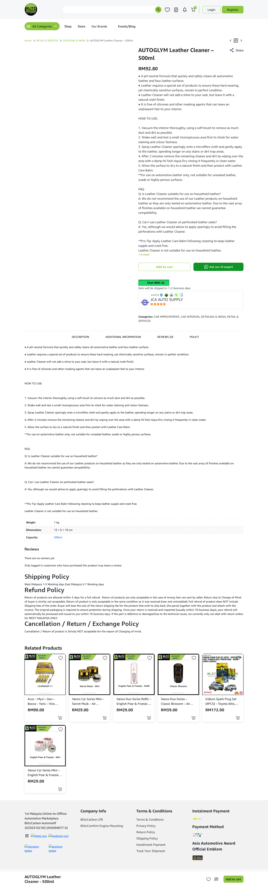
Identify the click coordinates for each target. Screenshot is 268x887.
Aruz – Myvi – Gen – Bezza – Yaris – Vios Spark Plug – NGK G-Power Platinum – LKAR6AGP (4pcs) (42, 701)
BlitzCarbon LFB (91, 819)
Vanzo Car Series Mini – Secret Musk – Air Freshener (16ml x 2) (88, 701)
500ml (58, 537)
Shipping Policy (147, 838)
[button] (236, 50)
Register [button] (232, 10)
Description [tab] (80, 337)
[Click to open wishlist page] (167, 9)
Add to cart (164, 267)
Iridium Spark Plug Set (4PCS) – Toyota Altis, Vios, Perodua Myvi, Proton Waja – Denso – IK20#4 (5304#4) (221, 701)
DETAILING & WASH (74, 40)
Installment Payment (150, 845)
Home (28, 40)
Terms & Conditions (150, 819)
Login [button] (211, 10)
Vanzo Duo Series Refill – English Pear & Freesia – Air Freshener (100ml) (134, 701)
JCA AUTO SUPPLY (166, 299)
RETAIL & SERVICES (47, 40)
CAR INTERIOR (190, 316)
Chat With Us (155, 282)
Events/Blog (126, 26)
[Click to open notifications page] (184, 9)
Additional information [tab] (123, 337)
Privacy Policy (146, 826)
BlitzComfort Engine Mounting (101, 826)
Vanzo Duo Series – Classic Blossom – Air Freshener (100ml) (175, 701)
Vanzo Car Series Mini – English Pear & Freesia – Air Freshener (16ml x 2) (44, 772)
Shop (67, 26)
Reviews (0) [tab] (165, 337)
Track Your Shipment (150, 851)
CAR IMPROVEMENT (166, 316)
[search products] (158, 9)
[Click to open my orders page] (176, 9)
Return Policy (145, 832)
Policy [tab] (194, 337)
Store (81, 26)
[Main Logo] (43, 9)
